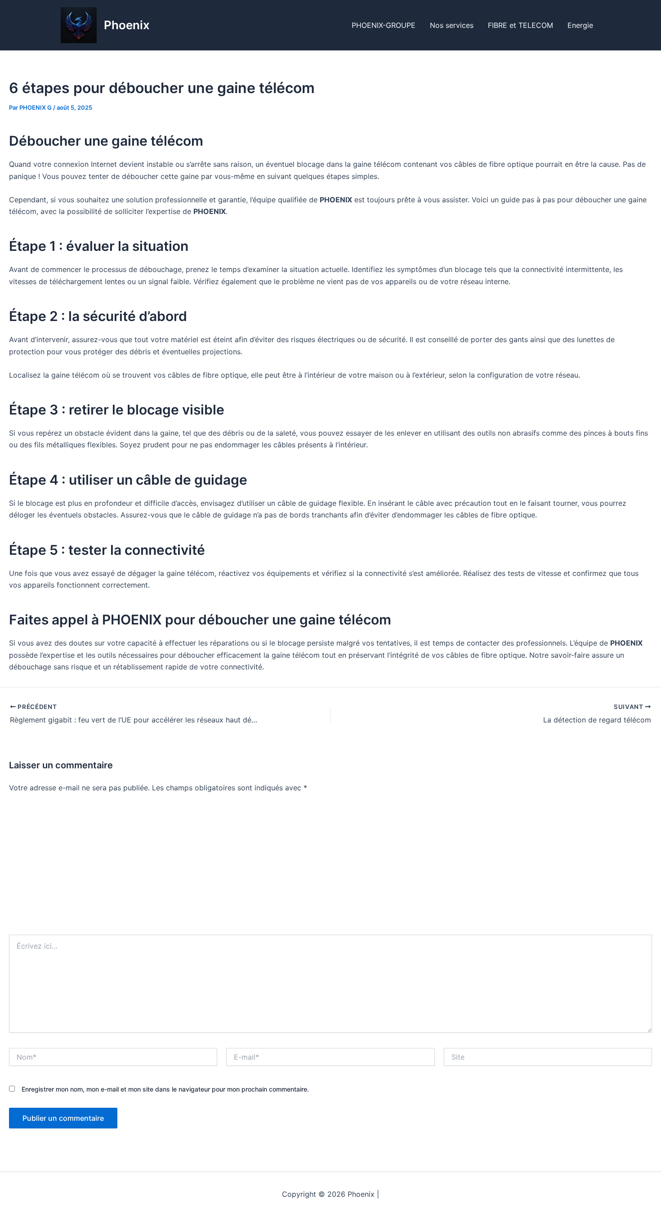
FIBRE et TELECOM (520, 25)
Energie (580, 25)
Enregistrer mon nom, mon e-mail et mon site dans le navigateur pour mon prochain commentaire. (165, 1089)
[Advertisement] (330, 867)
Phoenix (127, 25)
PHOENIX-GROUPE (383, 25)
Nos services (451, 25)
